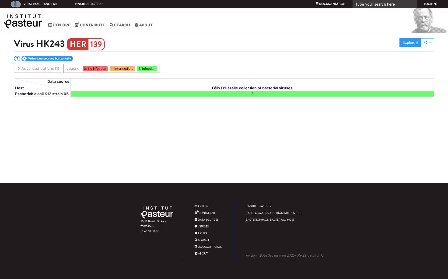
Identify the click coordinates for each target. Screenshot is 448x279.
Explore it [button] (410, 43)
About (145, 25)
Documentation (332, 4)
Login (429, 4)
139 (96, 44)
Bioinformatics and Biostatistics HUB (273, 213)
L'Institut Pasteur (89, 4)
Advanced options (39, 68)
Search (121, 25)
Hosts (202, 233)
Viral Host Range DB (40, 4)
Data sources (207, 220)
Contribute (92, 25)
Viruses (203, 227)
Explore (61, 25)
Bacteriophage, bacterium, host (270, 220)
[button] (427, 42)
